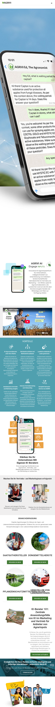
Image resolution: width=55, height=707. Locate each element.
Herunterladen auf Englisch (40, 654)
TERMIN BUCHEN (40, 299)
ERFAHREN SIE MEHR (15, 562)
